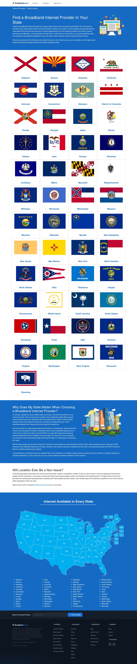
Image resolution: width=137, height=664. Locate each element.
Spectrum (74, 638)
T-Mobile (73, 648)
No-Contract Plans (58, 651)
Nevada (76, 582)
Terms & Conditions (22, 645)
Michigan (47, 596)
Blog (92, 629)
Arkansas (19, 584)
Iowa (46, 579)
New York (76, 591)
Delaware (19, 594)
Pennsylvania (78, 606)
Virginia (104, 596)
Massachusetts (49, 594)
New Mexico (77, 589)
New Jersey (77, 587)
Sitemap (93, 645)
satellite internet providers (43, 485)
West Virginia (106, 601)
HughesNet (74, 645)
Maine (46, 589)
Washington (105, 599)
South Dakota (106, 584)
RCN (72, 651)
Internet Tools (94, 632)
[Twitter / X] (114, 644)
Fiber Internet (57, 632)
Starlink (73, 658)
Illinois (18, 603)
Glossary (93, 635)
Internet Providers (58, 629)
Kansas (47, 582)
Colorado (19, 589)
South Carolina (106, 582)
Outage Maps (94, 642)
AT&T (72, 635)
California (19, 587)
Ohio (74, 599)
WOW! (73, 654)
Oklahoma (76, 601)
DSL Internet (56, 642)
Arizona (18, 582)
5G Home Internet (58, 635)
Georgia (18, 599)
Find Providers (76, 615)
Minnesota (48, 599)
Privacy (14, 645)
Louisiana (47, 587)
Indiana (18, 606)
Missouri (47, 603)
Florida (18, 596)
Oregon (75, 603)
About (110, 629)
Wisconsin (105, 603)
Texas (103, 589)
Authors (110, 632)
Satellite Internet (58, 648)
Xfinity (73, 632)
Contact (110, 635)
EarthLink (73, 629)
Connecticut (20, 591)
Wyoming (104, 606)
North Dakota (77, 596)
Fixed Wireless (57, 645)
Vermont (104, 594)
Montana (47, 606)
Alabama (19, 579)
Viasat (73, 642)
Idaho (18, 601)
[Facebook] (110, 644)
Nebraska (76, 579)
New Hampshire (78, 584)
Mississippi (48, 601)
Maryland (47, 591)
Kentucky (47, 584)
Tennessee (105, 587)
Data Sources (94, 638)
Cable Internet (57, 638)
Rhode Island (106, 579)
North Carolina (78, 594)
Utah (103, 591)
